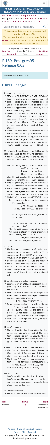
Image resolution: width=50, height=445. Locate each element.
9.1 (36, 18)
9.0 (40, 18)
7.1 (38, 21)
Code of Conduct (25, 429)
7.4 (24, 21)
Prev (4, 51)
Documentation (10, 15)
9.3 (26, 18)
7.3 (28, 21)
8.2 (9, 21)
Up (25, 404)
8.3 (4, 21)
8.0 (19, 21)
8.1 (14, 21)
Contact (32, 432)
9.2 (31, 18)
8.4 (45, 18)
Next (45, 51)
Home (25, 401)
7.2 (33, 21)
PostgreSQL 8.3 (28, 15)
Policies (11, 429)
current (5, 40)
